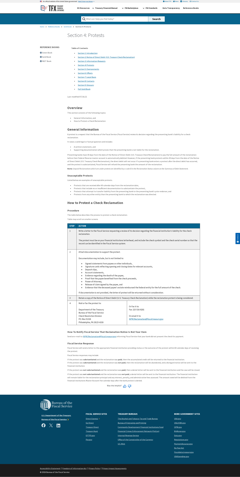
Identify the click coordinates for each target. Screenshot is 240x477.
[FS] (56, 410)
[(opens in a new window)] (44, 425)
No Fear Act (179, 448)
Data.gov (178, 435)
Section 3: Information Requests (92, 61)
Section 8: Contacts (86, 81)
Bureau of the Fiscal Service (54, 419)
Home (42, 27)
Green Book (47, 52)
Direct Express (92, 419)
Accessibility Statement (50, 468)
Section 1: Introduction (88, 53)
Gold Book (68, 27)
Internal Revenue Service (128, 435)
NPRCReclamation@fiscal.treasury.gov (146, 319)
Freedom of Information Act (74, 468)
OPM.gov (178, 427)
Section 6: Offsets (85, 73)
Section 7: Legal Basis (87, 77)
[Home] (52, 8)
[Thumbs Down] (129, 386)
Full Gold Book (84, 89)
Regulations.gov (181, 440)
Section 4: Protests (86, 65)
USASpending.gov (181, 456)
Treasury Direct (92, 427)
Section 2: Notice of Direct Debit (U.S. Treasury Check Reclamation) (106, 57)
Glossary (185, 1)
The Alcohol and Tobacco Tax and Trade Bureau (138, 419)
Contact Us (195, 1)
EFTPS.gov (90, 435)
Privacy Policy (94, 468)
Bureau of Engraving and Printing (132, 423)
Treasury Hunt (92, 431)
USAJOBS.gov (180, 423)
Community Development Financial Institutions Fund (140, 427)
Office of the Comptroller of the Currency (135, 440)
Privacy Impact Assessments (114, 468)
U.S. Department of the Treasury (56, 415)
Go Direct (90, 423)
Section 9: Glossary (86, 85)
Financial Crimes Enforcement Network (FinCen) (138, 431)
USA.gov (177, 419)
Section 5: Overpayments (88, 69)
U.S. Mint (121, 444)
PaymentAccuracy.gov (183, 444)
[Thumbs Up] (124, 386)
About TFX (168, 1)
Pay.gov (89, 440)
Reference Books (54, 27)
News (176, 1)
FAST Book (46, 61)
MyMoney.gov (180, 431)
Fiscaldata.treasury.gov (184, 452)
